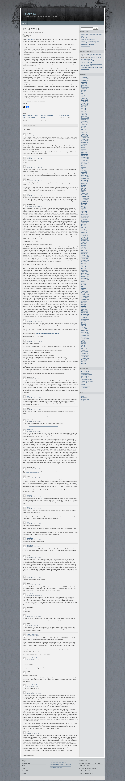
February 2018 (84, 83)
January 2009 (84, 253)
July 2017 (83, 90)
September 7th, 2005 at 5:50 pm (34, 508)
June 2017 (83, 91)
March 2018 (84, 82)
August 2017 (84, 88)
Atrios (23, 768)
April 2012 (83, 190)
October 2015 (84, 121)
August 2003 (84, 360)
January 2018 (84, 85)
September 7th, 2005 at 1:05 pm (34, 378)
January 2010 (84, 234)
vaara (28, 396)
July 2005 (83, 322)
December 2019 (85, 78)
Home (24, 23)
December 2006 (85, 294)
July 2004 (83, 342)
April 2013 (83, 170)
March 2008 (84, 270)
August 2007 (84, 281)
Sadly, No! (31, 13)
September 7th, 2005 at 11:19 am (34, 158)
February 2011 (84, 212)
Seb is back (84, 382)
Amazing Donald (85, 371)
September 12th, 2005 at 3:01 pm (34, 609)
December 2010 (85, 216)
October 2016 (84, 105)
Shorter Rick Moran (64, 115)
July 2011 (83, 204)
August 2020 (84, 77)
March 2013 (84, 172)
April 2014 (83, 150)
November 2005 (85, 315)
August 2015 (84, 124)
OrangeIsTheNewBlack (86, 379)
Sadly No (83, 67)
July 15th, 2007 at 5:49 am (33, 625)
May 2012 (83, 188)
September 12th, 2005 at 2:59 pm (34, 595)
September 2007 (85, 279)
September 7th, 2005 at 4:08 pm (34, 468)
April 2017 (83, 95)
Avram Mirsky (30, 593)
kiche (28, 522)
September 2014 (85, 142)
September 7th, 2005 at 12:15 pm (34, 206)
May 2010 (83, 227)
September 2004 (85, 338)
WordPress (81, 771)
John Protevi (30, 429)
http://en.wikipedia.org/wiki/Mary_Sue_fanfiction (47, 333)
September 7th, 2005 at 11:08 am (34, 135)
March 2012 (84, 191)
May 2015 (83, 129)
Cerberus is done (85, 373)
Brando (28, 507)
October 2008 (84, 258)
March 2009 (84, 250)
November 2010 (85, 217)
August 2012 (84, 183)
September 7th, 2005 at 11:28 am (34, 167)
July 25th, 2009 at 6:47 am (33, 673)
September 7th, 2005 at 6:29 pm (34, 523)
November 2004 (85, 335)
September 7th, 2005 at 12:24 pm (34, 321)
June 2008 (83, 265)
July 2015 (83, 126)
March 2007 (84, 289)
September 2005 (85, 319)
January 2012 (84, 194)
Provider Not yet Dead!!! (87, 381)
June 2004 (83, 343)
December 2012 (85, 176)
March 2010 (84, 230)
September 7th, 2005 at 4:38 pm (34, 477)
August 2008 (84, 261)
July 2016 (83, 106)
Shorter (83, 384)
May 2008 (83, 266)
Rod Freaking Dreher (62, 764)
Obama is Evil (84, 378)
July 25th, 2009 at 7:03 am (33, 686)
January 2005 (84, 332)
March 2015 (84, 132)
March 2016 (84, 113)
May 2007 (83, 286)
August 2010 (84, 222)
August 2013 (84, 163)
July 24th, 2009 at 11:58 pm (33, 635)
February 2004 (84, 350)
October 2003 (84, 356)
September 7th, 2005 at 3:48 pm (34, 421)
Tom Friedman (56, 766)
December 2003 (85, 353)
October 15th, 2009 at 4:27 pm (34, 693)
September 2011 (85, 201)
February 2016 (84, 114)
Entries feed (84, 397)
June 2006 (83, 304)
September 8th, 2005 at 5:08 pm (34, 584)
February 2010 (84, 232)
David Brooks (53, 762)
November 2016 (85, 103)
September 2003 (85, 358)
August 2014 (84, 144)
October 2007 (84, 278)
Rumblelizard (30, 538)
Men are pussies (85, 376)
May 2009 (83, 247)
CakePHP (81, 773)
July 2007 (83, 283)
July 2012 (83, 185)
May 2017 (83, 93)
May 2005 (83, 325)
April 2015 (83, 131)
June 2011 (83, 206)
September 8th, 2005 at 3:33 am (34, 539)
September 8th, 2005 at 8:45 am (34, 577)
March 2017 (84, 96)
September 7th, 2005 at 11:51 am (34, 180)
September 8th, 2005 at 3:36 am (34, 546)
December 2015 (85, 118)
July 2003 (83, 361)
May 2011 (83, 208)
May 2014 (83, 149)
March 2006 (84, 309)
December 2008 (85, 255)
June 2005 (83, 324)
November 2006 (85, 296)
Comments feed (85, 399)
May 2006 (83, 306)
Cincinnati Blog (25, 771)
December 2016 (85, 101)
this (41, 498)
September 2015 (85, 123)
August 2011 (84, 203)
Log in (82, 396)
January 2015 (84, 136)
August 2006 (84, 301)
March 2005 (84, 329)
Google (80, 765)
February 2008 (84, 271)
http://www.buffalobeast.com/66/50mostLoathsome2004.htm (43, 426)
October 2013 (84, 160)
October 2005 (84, 317)
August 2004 (84, 340)
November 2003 (85, 355)
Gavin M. (29, 157)
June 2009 (83, 245)
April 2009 (83, 248)
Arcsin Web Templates (84, 763)
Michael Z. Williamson (32, 634)
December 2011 (85, 196)
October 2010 (84, 219)
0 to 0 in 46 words (85, 38)
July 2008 (83, 263)
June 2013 (83, 167)
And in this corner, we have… (88, 39)
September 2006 (85, 299)
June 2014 (83, 147)
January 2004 (84, 351)
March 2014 (84, 152)
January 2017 (84, 100)
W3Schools (81, 768)
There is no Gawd (85, 386)
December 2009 (85, 235)
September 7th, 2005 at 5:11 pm (34, 496)
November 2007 (85, 276)
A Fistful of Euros (26, 763)
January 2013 (84, 175)
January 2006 (84, 312)
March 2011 (84, 211)
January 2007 (84, 293)
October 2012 (84, 180)
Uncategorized (84, 387)
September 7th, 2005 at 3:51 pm (34, 431)
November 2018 (85, 80)
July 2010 (83, 224)
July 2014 (83, 145)
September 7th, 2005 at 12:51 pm (34, 341)
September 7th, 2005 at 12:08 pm (34, 195)
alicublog (24, 765)
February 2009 (84, 252)
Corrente (24, 773)
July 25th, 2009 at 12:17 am (33, 659)
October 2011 (84, 199)
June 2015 (83, 127)
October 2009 (84, 239)
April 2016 (83, 111)
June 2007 (83, 284)
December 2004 (85, 333)
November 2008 (85, 257)
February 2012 (84, 193)
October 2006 (84, 297)
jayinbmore (29, 495)
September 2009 (85, 240)
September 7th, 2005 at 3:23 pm (34, 409)
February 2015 (84, 134)
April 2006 (83, 307)
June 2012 (83, 186)
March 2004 (84, 348)
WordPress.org (84, 400)
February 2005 (84, 330)
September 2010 (85, 221)
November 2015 (85, 119)
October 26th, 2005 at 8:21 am (34, 616)
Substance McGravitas (32, 657)
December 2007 (85, 275)
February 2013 (84, 173)
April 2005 (83, 327)
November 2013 (85, 158)
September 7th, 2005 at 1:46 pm (34, 397)
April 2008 (83, 268)
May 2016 (83, 109)
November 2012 (85, 178)
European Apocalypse (86, 374)
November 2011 (85, 198)
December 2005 (85, 314)
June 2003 (83, 363)
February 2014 (84, 154)
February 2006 (84, 311)
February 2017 (84, 98)
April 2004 (83, 347)
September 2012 (85, 181)
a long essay (30, 39)
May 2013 (83, 168)
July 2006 (83, 302)
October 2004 (84, 337)
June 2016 (83, 108)
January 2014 (84, 155)
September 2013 (85, 162)
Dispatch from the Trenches (32, 472)
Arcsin (102, 778)
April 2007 (83, 288)
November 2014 (85, 139)
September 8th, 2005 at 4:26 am (34, 557)
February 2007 (84, 291)
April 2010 (83, 229)
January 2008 (84, 273)
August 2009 (84, 242)
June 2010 (83, 226)
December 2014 (85, 137)
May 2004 (83, 345)
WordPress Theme (94, 778)
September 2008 (85, 260)
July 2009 (83, 244)
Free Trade (58, 762)
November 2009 (85, 237)
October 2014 (84, 141)
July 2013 (83, 165)
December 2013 (85, 157)
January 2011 (84, 214)
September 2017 (85, 87)
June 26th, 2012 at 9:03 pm (33, 733)
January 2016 (84, 116)
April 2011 (83, 209)
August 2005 (84, 320)
